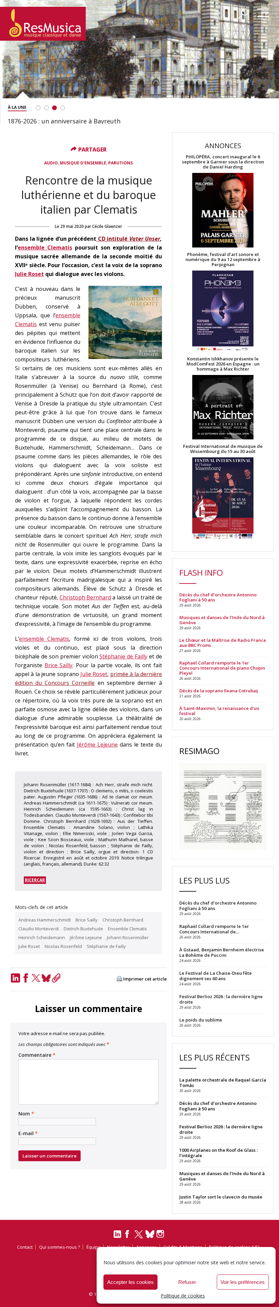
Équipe (93, 1247)
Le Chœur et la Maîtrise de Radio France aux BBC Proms (222, 643)
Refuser (187, 1282)
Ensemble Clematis (127, 929)
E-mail (28, 1133)
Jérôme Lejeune (97, 744)
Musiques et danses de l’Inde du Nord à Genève (222, 620)
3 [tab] (54, 107)
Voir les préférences (242, 1282)
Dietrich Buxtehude (83, 929)
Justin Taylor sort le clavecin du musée (220, 1197)
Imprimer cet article (145, 979)
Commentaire (36, 1055)
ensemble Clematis (45, 247)
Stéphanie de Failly (123, 656)
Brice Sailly (59, 665)
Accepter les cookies (130, 1282)
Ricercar (35, 880)
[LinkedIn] (15, 978)
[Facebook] (25, 978)
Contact (25, 1247)
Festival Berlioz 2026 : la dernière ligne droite (221, 1129)
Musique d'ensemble (83, 163)
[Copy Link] (56, 978)
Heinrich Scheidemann (41, 937)
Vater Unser (145, 238)
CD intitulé (112, 238)
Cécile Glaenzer (107, 226)
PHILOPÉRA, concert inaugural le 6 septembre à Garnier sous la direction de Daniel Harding (223, 162)
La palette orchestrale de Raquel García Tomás (222, 1082)
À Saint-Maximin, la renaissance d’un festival (219, 711)
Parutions (120, 163)
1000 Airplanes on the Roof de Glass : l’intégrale (218, 1153)
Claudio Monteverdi (38, 929)
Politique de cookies (183, 1295)
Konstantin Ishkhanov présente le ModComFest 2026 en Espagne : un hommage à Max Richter (223, 364)
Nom (26, 1113)
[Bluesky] (46, 978)
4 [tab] (62, 107)
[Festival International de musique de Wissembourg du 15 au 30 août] (222, 498)
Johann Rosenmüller (128, 937)
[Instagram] (161, 1234)
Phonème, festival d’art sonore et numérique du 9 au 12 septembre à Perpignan (222, 259)
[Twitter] (36, 978)
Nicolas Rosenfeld (63, 946)
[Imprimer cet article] (119, 979)
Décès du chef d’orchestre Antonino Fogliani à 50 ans (218, 597)
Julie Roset (29, 274)
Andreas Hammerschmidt (44, 920)
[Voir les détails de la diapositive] (139, 60)
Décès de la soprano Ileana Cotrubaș (218, 690)
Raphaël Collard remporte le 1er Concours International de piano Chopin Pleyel (222, 668)
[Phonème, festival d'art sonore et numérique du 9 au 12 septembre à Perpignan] (222, 312)
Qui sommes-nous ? (59, 1247)
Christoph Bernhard (85, 597)
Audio (51, 163)
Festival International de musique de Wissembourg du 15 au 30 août (223, 449)
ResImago (199, 750)
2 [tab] (46, 107)
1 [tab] (38, 107)
